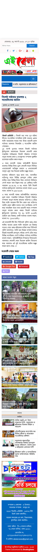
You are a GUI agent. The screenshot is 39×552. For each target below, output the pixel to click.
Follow (13, 17)
